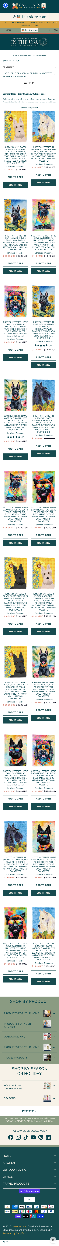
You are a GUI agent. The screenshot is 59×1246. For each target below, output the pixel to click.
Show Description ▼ (29, 108)
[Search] (48, 30)
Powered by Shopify (13, 1233)
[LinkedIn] (48, 1137)
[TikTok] (25, 1137)
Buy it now (15, 185)
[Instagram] (18, 1137)
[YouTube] (33, 1137)
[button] (5, 5)
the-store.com (19, 1226)
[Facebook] (10, 1137)
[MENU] (1, 30)
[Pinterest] (40, 1137)
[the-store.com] (29, 30)
